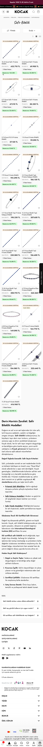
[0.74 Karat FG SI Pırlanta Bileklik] (11, 125)
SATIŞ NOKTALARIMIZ (9, 639)
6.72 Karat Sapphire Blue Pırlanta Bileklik (30, 289)
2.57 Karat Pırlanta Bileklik (30, 326)
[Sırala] (32, 31)
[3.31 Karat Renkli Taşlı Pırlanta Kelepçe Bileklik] (31, 163)
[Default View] (36, 36)
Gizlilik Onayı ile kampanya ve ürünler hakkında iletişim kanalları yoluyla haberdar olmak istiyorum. (22, 688)
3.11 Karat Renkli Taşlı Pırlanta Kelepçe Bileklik (11, 214)
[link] (3, 648)
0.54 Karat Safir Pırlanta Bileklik (30, 63)
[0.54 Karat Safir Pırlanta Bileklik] (31, 49)
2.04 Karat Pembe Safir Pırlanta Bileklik (9, 365)
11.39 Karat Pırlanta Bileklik (10, 402)
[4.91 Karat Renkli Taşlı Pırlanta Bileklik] (31, 238)
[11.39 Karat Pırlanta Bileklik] (11, 389)
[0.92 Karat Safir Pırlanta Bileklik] (31, 87)
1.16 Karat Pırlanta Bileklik (30, 137)
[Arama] (33, 12)
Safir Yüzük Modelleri (14, 506)
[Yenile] (11, 683)
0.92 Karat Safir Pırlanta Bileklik (30, 100)
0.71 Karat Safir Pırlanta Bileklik (9, 100)
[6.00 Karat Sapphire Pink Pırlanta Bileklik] (11, 314)
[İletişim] (7, 12)
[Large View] (33, 36)
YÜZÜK (4, 701)
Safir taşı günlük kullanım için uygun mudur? (18, 608)
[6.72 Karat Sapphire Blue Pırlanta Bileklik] (31, 276)
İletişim (5, 642)
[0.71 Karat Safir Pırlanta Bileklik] (11, 87)
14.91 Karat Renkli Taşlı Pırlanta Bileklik (9, 251)
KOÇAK (4, 696)
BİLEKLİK (5, 716)
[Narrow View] (40, 36)
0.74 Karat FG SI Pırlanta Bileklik (10, 138)
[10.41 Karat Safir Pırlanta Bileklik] (11, 49)
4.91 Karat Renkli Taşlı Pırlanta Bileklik (29, 251)
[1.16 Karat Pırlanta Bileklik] (31, 125)
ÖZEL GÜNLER (7, 721)
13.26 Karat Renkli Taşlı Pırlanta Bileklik (9, 289)
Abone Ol (29, 683)
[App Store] (3, 658)
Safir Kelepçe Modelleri (14, 496)
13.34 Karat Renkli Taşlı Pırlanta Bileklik (29, 214)
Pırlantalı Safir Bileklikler (15, 486)
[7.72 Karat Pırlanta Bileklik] (11, 163)
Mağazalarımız (8, 635)
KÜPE (4, 711)
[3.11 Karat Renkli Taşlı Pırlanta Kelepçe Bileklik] (11, 200)
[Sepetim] (38, 12)
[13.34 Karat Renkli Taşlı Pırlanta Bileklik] (31, 200)
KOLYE (4, 706)
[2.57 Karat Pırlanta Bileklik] (31, 314)
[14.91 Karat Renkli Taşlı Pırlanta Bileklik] (11, 238)
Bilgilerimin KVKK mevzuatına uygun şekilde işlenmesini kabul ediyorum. (22, 689)
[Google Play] (7, 658)
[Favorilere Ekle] (19, 57)
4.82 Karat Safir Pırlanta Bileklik (30, 365)
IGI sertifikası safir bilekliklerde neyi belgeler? (19, 615)
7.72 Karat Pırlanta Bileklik (10, 175)
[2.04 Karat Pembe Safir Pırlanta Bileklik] (11, 351)
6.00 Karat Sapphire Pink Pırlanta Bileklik (10, 327)
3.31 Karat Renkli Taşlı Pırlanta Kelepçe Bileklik (29, 176)
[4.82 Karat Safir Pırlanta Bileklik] (31, 351)
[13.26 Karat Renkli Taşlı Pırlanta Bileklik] (11, 276)
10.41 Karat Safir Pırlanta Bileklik (10, 63)
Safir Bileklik (35, 17)
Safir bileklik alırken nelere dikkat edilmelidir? (19, 601)
